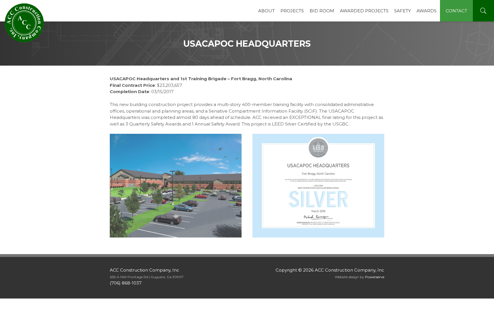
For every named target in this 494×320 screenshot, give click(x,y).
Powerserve (374, 277)
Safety (402, 10)
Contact (456, 10)
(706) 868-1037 (126, 283)
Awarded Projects (364, 10)
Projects (292, 10)
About (266, 10)
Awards (427, 10)
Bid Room (322, 10)
